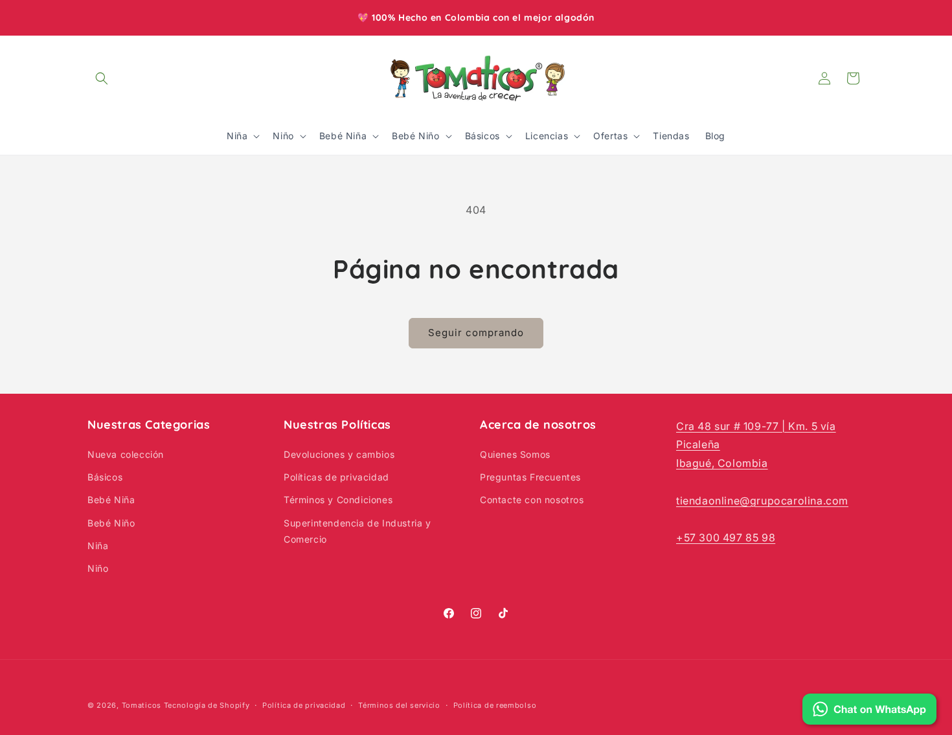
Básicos (104, 477)
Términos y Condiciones (338, 500)
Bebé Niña (111, 500)
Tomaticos (141, 705)
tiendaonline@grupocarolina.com (762, 500)
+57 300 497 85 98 (725, 538)
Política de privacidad (303, 704)
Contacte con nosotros (532, 500)
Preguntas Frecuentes (530, 477)
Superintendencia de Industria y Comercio (357, 531)
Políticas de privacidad (336, 477)
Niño (97, 568)
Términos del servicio (399, 704)
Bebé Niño (111, 522)
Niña (97, 545)
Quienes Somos (515, 454)
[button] (101, 78)
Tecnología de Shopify (207, 705)
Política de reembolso (495, 704)
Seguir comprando (476, 332)
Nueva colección (125, 454)
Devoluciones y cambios (339, 454)
